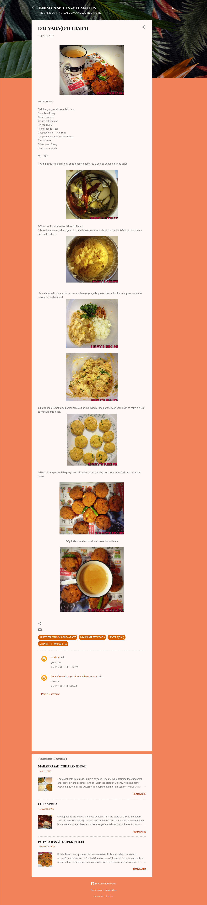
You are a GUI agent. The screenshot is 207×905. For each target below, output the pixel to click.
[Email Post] (40, 630)
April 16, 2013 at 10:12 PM (64, 667)
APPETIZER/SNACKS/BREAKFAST (57, 637)
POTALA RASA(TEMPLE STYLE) (61, 842)
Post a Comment (50, 694)
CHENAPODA (47, 804)
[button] (144, 27)
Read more (139, 794)
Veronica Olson (110, 890)
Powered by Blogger (105, 883)
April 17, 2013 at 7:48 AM (64, 686)
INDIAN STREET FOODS (92, 637)
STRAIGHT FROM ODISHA (53, 643)
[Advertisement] (165, 68)
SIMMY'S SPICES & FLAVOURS (67, 7)
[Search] (173, 9)
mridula (55, 657)
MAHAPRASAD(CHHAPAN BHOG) (62, 766)
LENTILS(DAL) (116, 637)
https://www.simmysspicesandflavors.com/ (74, 676)
